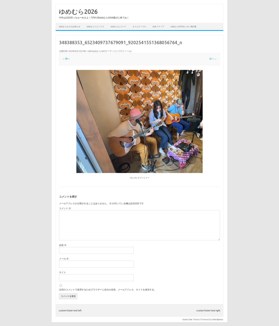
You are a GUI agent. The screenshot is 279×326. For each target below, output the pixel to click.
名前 (62, 245)
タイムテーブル (139, 26)
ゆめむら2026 (78, 11)
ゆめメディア (158, 26)
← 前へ (66, 58)
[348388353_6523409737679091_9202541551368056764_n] (139, 121)
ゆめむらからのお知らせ (69, 26)
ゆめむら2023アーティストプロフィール (112, 51)
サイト (62, 272)
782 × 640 (87, 51)
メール (64, 258)
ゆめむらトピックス (95, 26)
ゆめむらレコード (118, 26)
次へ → (213, 58)
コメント (65, 208)
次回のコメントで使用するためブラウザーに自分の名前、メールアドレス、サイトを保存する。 (107, 289)
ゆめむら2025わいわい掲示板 (183, 26)
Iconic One (187, 319)
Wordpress (218, 319)
